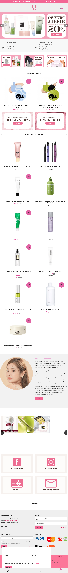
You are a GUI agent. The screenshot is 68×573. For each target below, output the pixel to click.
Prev (2, 25)
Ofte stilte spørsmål (58, 556)
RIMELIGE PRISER (50, 1)
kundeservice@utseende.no (11, 520)
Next (66, 25)
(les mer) (36, 563)
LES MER (39, 398)
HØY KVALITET (37, 1)
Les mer (31, 546)
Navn (6, 555)
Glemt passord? (63, 527)
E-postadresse (32, 555)
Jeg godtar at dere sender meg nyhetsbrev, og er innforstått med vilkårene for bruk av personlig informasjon (16, 542)
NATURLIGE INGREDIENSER (21, 1)
